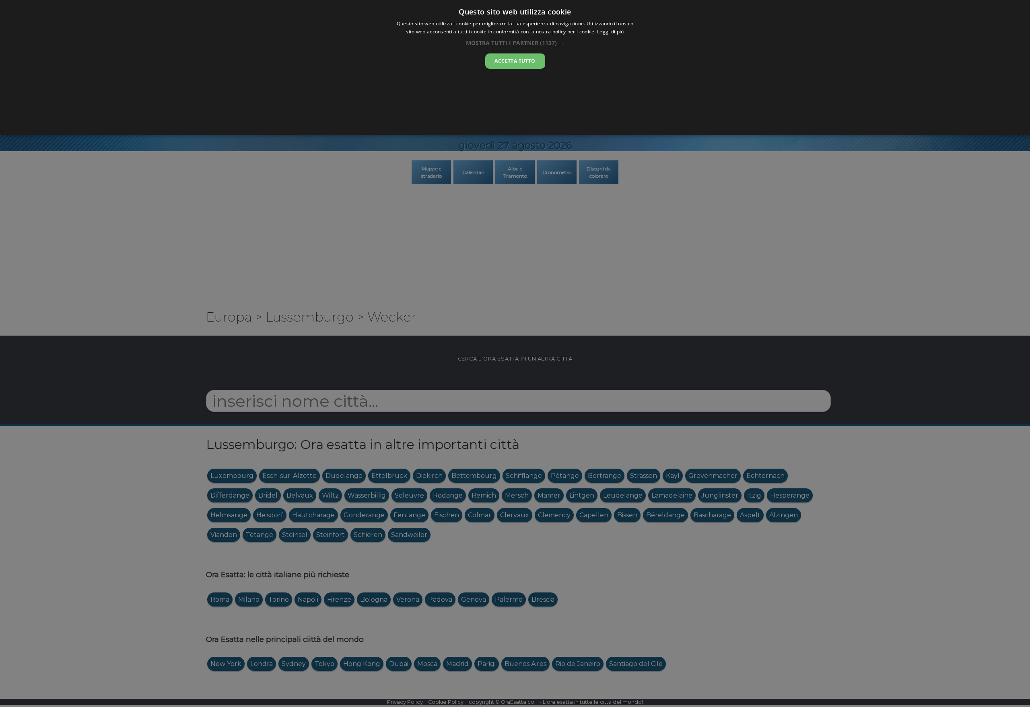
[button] (515, 43)
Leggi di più (610, 31)
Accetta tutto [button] (514, 60)
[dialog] (515, 67)
